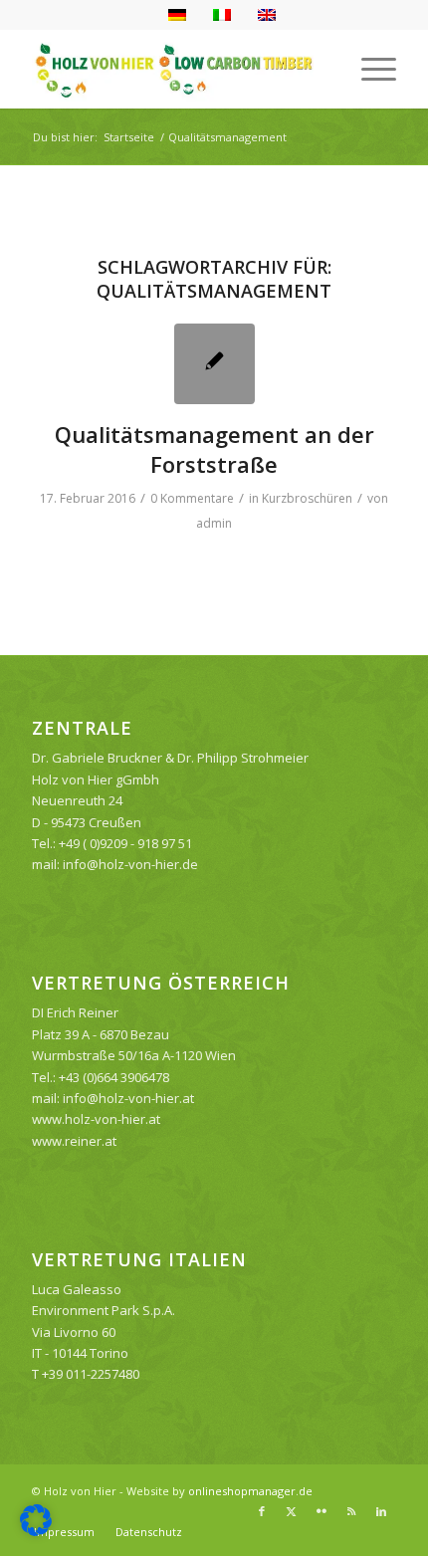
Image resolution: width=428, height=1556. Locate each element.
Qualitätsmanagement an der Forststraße (214, 449)
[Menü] (368, 69)
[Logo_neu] (177, 69)
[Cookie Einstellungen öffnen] (36, 1531)
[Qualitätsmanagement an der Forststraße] (214, 364)
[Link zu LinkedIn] (381, 1511)
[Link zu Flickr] (321, 1511)
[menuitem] (368, 69)
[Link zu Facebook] (262, 1511)
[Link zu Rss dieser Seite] (351, 1511)
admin (214, 523)
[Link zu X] (292, 1511)
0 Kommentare (192, 498)
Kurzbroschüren (307, 498)
